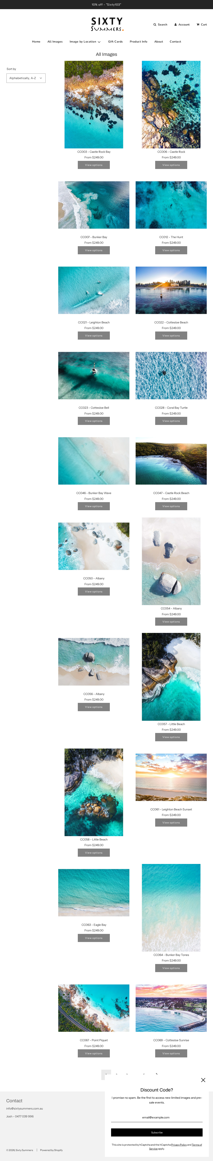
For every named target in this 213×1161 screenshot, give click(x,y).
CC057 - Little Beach (171, 724)
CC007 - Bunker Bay (93, 237)
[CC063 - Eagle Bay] (93, 892)
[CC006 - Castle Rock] (171, 104)
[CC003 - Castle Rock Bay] (93, 104)
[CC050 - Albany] (93, 546)
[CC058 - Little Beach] (93, 792)
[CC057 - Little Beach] (171, 677)
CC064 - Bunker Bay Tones (171, 955)
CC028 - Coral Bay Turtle (171, 408)
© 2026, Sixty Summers (19, 1150)
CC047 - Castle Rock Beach (171, 493)
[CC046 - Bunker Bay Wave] (93, 461)
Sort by (11, 68)
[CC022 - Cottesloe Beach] (171, 290)
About (158, 42)
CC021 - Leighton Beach (94, 322)
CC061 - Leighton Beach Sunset (171, 809)
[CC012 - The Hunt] (171, 205)
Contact (175, 42)
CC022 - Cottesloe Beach (171, 322)
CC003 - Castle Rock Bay (93, 152)
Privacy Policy (179, 1144)
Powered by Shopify (51, 1150)
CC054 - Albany (171, 608)
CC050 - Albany (93, 578)
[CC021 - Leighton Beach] (93, 290)
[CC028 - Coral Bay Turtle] (171, 375)
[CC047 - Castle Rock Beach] (171, 461)
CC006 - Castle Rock (171, 152)
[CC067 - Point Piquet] (93, 1008)
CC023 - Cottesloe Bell (94, 408)
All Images (55, 42)
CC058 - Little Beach (94, 839)
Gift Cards (115, 42)
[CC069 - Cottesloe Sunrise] (171, 1008)
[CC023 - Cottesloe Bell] (93, 375)
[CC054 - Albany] (171, 561)
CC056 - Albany (93, 694)
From (93, 157)
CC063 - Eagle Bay (94, 925)
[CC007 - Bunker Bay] (93, 205)
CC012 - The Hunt (171, 237)
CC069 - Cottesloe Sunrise (171, 1040)
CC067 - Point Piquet (94, 1040)
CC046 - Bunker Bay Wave (93, 493)
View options (94, 164)
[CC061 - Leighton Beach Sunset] (171, 777)
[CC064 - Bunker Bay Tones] (171, 908)
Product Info (138, 42)
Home (36, 42)
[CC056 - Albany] (93, 661)
